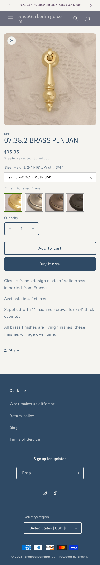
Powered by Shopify (74, 556)
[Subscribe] (77, 473)
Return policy (22, 415)
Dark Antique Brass (54, 202)
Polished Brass (13, 202)
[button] (11, 19)
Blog (14, 427)
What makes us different (32, 404)
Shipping (10, 158)
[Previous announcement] (9, 5)
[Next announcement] (90, 5)
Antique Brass (34, 202)
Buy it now (50, 263)
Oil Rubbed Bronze (75, 202)
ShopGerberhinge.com (41, 556)
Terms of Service (25, 439)
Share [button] (14, 350)
